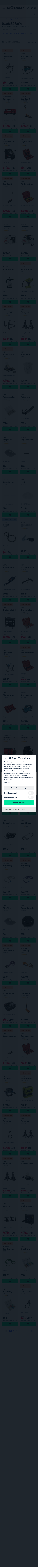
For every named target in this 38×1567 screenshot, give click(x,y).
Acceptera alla (19, 802)
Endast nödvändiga (19, 788)
